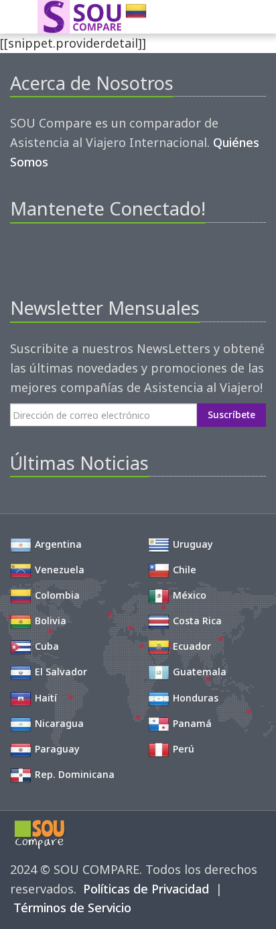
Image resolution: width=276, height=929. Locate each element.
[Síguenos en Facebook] (19, 256)
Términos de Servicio (72, 907)
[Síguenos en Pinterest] (65, 256)
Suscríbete (231, 414)
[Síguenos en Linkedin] (88, 256)
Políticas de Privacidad (146, 889)
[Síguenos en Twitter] (42, 256)
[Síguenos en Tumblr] (111, 256)
